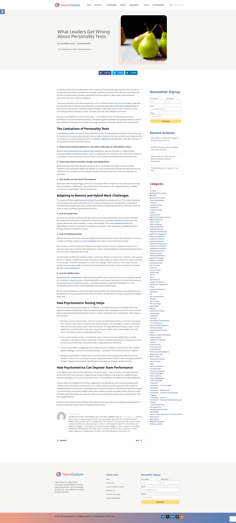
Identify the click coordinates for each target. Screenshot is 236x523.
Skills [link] (152, 364)
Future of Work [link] (155, 270)
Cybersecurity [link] (155, 215)
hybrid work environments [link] (84, 200)
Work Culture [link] (154, 417)
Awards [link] (146, 5)
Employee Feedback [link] (157, 239)
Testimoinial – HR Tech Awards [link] (161, 385)
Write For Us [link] (110, 490)
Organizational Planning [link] (158, 330)
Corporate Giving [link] (156, 210)
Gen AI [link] (152, 275)
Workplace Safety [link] (156, 424)
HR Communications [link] (157, 296)
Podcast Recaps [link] (155, 347)
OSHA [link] (152, 332)
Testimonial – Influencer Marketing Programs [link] (166, 400)
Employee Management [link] (158, 244)
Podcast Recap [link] (155, 345)
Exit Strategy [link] (154, 265)
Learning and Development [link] (160, 320)
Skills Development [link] (157, 366)
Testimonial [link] (154, 388)
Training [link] (153, 402)
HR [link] (151, 294)
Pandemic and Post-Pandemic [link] (160, 335)
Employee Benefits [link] (157, 227)
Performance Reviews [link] (157, 340)
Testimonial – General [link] (158, 397)
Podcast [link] (123, 5)
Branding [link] (153, 195)
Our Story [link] (98, 5)
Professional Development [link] (159, 352)
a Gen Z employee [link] (89, 241)
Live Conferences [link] (156, 323)
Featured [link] (153, 268)
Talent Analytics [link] (156, 376)
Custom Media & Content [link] (115, 487)
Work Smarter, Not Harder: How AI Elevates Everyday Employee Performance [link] (163, 158)
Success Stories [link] (155, 369)
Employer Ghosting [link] (157, 260)
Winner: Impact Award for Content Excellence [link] (166, 414)
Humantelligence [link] (128, 417)
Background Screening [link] (158, 193)
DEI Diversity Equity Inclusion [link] (160, 217)
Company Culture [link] (156, 205)
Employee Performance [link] (158, 246)
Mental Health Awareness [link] (159, 325)
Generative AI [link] (155, 280)
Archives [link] (153, 191)
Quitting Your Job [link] (156, 354)
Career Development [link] (65, 49)
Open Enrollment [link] (156, 328)
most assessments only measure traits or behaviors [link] (84, 151)
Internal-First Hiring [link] (157, 311)
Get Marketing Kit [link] (158, 5)
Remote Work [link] (155, 356)
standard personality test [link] (68, 133)
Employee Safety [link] (156, 253)
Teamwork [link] (153, 383)
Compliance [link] (154, 207)
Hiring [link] (74, 49)
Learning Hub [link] (133, 5)
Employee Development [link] (158, 231)
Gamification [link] (154, 272)
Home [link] (89, 5)
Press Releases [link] (155, 349)
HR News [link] (153, 299)
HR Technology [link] (155, 304)
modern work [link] (83, 89)
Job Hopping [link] (154, 313)
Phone (152, 113)
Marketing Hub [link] (112, 5)
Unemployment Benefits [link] (159, 409)
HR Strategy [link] (154, 301)
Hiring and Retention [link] (157, 289)
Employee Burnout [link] (156, 229)
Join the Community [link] (113, 494)
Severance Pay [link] (155, 361)
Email (152, 106)
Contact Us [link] (110, 483)
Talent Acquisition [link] (156, 373)
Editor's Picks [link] (154, 222)
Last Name (170, 98)
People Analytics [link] (156, 337)
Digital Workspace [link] (156, 219)
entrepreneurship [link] (156, 263)
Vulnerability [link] (154, 412)
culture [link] (152, 212)
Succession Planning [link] (157, 371)
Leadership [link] (154, 316)
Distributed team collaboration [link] (69, 277)
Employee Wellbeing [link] (157, 255)
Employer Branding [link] (156, 258)
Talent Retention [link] (156, 381)
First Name (154, 98)
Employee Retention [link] (157, 251)
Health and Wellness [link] (157, 282)
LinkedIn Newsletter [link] (113, 498)
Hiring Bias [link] (153, 292)
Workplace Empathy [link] (157, 421)
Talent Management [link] (157, 378)
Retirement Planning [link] (157, 359)
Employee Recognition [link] (158, 248)
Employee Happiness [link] (157, 241)
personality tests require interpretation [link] (120, 106)
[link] (2, 11)
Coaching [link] (153, 203)
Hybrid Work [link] (154, 306)
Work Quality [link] (154, 419)
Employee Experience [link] (157, 236)
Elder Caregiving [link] (156, 224)
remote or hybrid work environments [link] (108, 139)
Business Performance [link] (158, 198)
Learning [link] (153, 318)
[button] (105, 73)
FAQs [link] (108, 479)
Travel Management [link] (84, 49)
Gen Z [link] (152, 277)
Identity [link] (153, 308)
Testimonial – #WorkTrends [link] (159, 390)
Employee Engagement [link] (158, 234)
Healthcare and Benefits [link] (159, 284)
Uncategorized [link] (155, 407)
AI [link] (150, 188)
